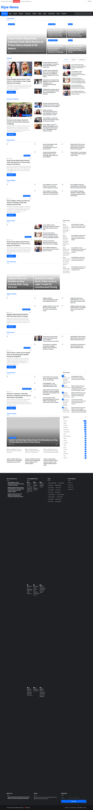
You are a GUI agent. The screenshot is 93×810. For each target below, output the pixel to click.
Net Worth (64, 13)
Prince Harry (58, 489)
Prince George (51, 489)
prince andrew (51, 487)
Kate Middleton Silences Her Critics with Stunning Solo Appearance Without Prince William (78, 237)
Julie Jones (10, 118)
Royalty (15, 13)
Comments (81, 59)
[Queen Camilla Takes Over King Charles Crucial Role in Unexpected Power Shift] (15, 453)
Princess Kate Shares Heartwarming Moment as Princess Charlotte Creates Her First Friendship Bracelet (43, 1)
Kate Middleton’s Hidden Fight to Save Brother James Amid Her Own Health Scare (78, 226)
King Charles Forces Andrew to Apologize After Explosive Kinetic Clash (78, 154)
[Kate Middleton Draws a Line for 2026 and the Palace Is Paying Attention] (66, 269)
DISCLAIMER (79, 807)
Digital (39, 13)
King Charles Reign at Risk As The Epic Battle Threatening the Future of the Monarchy (50, 147)
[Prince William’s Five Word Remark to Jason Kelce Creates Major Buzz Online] (34, 184)
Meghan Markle (58, 485)
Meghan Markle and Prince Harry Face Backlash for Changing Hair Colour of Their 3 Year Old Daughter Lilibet (78, 388)
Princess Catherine (53, 40)
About (84, 807)
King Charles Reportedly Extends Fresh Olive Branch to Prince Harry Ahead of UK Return (25, 43)
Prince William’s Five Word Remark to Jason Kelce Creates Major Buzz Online (50, 186)
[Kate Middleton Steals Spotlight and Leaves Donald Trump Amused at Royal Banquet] (66, 251)
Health (44, 13)
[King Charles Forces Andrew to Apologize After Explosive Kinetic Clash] (62, 152)
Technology (28, 13)
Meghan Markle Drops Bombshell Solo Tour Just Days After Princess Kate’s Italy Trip (77, 300)
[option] (46, 38)
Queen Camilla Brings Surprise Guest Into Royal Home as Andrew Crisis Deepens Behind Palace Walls (51, 462)
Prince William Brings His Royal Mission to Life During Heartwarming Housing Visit (78, 186)
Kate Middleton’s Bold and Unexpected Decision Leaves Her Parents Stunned (51, 119)
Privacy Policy (73, 807)
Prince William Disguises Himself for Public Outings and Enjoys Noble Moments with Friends (77, 193)
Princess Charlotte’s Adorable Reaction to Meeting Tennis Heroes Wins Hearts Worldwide (19, 395)
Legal (65, 451)
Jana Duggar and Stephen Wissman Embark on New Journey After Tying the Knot (18, 281)
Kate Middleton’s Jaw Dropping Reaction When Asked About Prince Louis (50, 385)
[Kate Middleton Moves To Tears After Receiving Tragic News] (30, 691)
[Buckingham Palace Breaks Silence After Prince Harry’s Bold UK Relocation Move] (62, 336)
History (65, 440)
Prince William (52, 24)
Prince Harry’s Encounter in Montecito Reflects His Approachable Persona (77, 346)
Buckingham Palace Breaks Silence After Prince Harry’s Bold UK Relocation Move (78, 338)
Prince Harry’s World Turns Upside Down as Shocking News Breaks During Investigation (18, 354)
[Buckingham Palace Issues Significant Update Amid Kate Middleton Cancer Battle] (36, 636)
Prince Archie (58, 487)
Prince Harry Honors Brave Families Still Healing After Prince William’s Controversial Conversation (51, 339)
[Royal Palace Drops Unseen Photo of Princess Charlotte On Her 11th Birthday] (34, 376)
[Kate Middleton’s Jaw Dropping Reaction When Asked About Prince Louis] (34, 383)
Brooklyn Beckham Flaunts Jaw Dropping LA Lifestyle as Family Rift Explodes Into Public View (51, 65)
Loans (65, 447)
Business (21, 13)
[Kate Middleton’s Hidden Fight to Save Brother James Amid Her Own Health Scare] (66, 229)
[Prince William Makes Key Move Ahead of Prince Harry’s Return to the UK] (66, 93)
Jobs (65, 455)
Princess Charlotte (60, 494)
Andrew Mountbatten (52, 482)
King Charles (11, 24)
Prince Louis (50, 492)
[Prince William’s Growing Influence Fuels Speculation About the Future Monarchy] (34, 191)
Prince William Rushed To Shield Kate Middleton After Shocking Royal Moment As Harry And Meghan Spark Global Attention (50, 128)
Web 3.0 (65, 457)
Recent (66, 59)
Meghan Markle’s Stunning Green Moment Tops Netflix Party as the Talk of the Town (78, 308)
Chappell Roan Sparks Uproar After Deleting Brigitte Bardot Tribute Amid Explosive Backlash (51, 92)
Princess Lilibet (59, 496)
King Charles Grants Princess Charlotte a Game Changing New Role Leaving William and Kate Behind (51, 392)
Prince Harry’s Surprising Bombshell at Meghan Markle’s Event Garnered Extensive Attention (50, 347)
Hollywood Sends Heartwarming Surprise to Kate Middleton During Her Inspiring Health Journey (50, 112)
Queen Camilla (58, 499)
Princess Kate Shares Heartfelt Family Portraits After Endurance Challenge (55, 49)
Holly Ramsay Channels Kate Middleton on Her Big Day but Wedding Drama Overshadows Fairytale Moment (51, 83)
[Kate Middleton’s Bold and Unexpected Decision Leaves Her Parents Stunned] (38, 119)
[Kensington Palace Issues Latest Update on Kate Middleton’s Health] (30, 636)
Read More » (11, 92)
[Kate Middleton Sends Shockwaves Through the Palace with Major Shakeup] (66, 380)
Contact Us (67, 807)
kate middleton (61, 482)
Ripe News (28, 807)
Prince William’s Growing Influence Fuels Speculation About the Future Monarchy (50, 192)
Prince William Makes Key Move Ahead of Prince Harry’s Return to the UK (76, 49)
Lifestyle (34, 13)
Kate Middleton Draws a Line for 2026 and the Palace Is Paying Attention (78, 268)
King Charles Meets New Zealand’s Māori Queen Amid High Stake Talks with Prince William (50, 155)
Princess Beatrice (51, 494)
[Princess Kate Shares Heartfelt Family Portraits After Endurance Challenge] (66, 87)
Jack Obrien (10, 77)
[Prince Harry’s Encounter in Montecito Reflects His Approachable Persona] (62, 344)
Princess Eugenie (51, 496)
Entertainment (51, 13)
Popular (74, 59)
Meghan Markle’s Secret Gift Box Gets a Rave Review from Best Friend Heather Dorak (51, 308)
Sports (58, 13)
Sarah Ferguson (58, 501)
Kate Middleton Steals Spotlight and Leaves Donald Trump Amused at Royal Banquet (78, 250)
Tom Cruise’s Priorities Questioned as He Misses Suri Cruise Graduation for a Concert (78, 402)
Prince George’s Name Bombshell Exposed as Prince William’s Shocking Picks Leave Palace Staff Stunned (51, 400)
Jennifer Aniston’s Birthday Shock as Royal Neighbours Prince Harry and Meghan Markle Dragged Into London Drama (51, 73)
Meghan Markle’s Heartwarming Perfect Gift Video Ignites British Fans (50, 299)
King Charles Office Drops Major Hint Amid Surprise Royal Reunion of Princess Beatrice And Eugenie (77, 147)
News (10, 13)
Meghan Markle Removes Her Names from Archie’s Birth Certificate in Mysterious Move (78, 395)
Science (65, 449)
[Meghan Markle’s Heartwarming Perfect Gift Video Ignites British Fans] (34, 298)
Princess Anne (57, 492)
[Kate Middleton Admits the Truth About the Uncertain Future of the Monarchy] (66, 261)
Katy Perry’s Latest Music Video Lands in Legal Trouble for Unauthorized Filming (46, 283)
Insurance (66, 442)
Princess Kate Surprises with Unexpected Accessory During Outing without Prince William (51, 105)
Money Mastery (67, 436)
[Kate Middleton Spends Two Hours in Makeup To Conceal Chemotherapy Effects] (36, 738)
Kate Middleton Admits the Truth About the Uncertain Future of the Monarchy (78, 259)
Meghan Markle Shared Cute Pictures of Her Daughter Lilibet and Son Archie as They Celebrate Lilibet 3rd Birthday (78, 410)
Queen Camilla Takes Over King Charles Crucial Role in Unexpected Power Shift (14, 460)
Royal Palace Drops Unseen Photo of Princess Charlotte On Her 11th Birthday (50, 378)
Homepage (4, 13)
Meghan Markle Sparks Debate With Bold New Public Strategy (17, 315)
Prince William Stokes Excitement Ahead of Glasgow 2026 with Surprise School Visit (55, 33)
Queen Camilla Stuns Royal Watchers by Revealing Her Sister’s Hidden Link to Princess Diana (32, 461)
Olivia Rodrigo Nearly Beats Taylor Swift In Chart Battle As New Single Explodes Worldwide (19, 81)
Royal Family (50, 501)
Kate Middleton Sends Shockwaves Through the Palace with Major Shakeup (78, 378)
